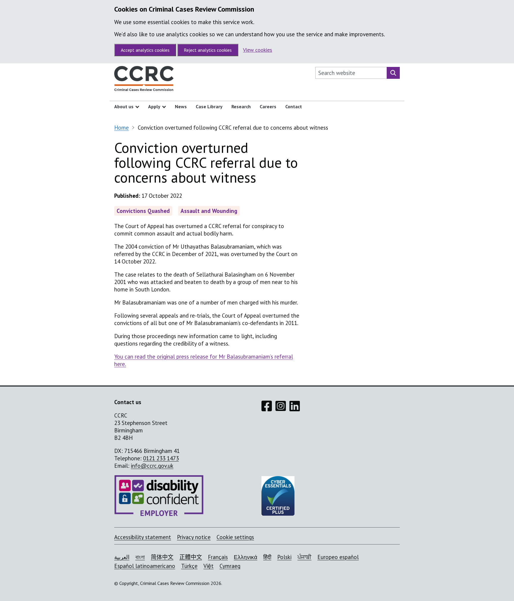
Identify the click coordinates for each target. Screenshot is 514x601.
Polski (284, 557)
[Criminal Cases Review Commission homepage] (144, 80)
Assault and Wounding (209, 210)
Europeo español (338, 557)
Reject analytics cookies (208, 50)
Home (121, 127)
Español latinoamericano (144, 565)
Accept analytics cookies (145, 50)
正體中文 (190, 557)
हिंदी (267, 557)
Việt (208, 565)
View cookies (257, 49)
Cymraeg (230, 565)
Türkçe (189, 565)
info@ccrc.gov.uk (152, 465)
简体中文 (162, 557)
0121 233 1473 (161, 458)
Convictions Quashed (143, 210)
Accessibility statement (142, 537)
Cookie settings (235, 537)
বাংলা (140, 557)
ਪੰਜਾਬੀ (304, 557)
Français (218, 557)
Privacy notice (194, 537)
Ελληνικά (245, 557)
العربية (121, 557)
